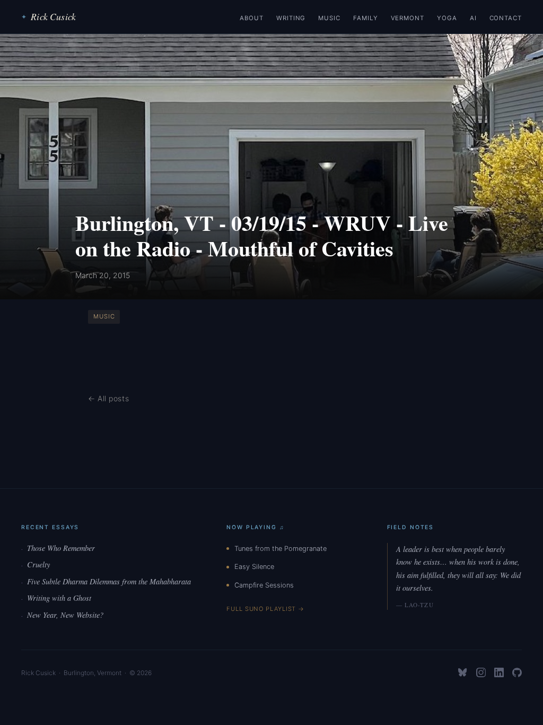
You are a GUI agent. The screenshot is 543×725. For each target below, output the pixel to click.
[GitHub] (517, 672)
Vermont (407, 18)
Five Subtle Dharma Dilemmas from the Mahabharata (106, 581)
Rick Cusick (48, 16)
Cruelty (35, 564)
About (252, 18)
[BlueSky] (463, 672)
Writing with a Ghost (56, 598)
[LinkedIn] (499, 672)
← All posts (108, 398)
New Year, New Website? (62, 615)
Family (365, 18)
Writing (290, 18)
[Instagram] (481, 672)
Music (329, 18)
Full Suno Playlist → (265, 608)
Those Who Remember (58, 548)
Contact (505, 18)
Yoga (447, 18)
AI (473, 18)
